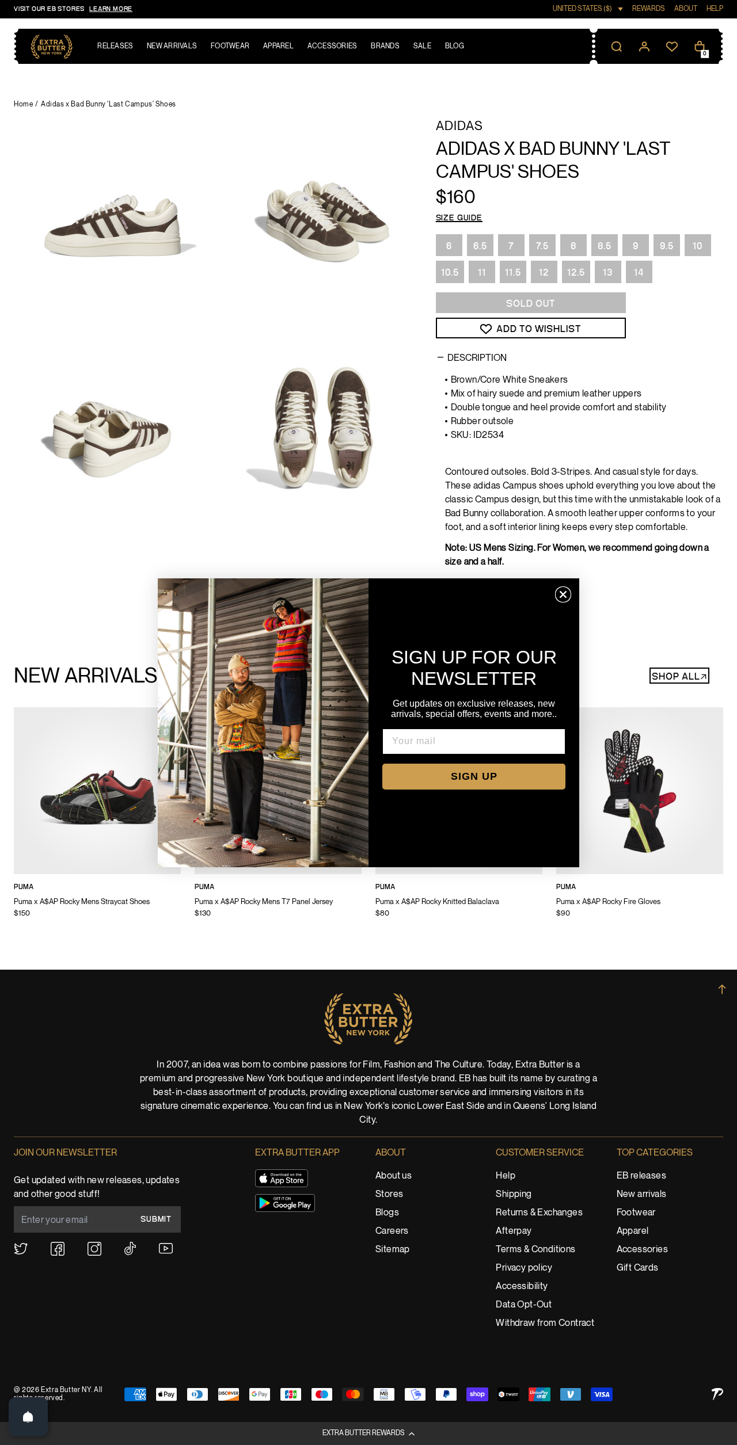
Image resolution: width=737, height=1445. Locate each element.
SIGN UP (474, 776)
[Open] (28, 1416)
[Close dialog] (563, 594)
